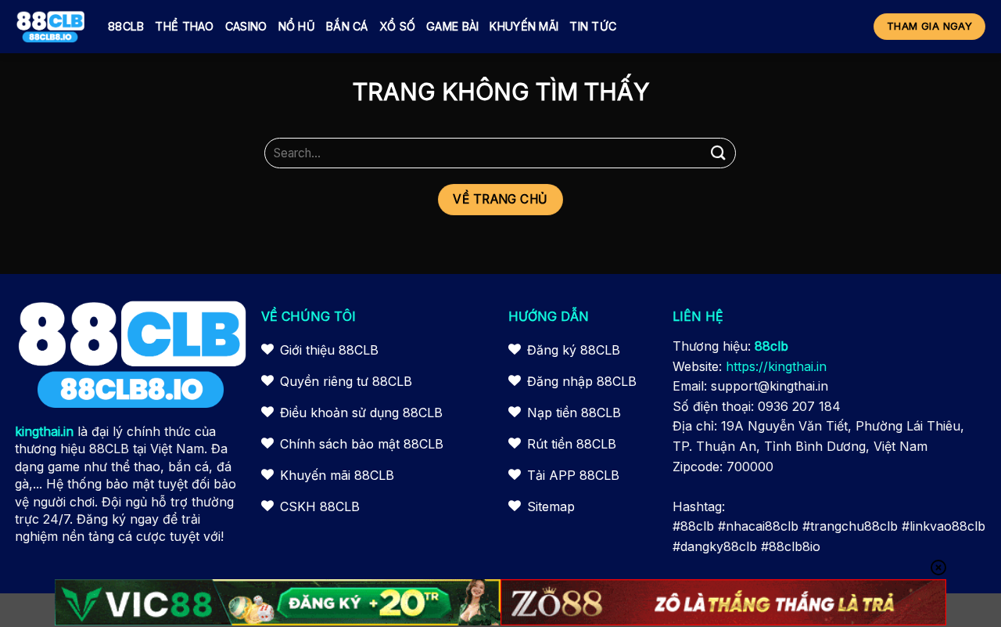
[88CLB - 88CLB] (50, 27)
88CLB (126, 26)
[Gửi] (718, 153)
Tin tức (592, 26)
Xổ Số (397, 26)
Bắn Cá (347, 26)
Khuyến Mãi (524, 26)
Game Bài (452, 26)
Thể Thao (184, 26)
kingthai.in (44, 431)
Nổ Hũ (296, 26)
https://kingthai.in (776, 366)
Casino (246, 26)
